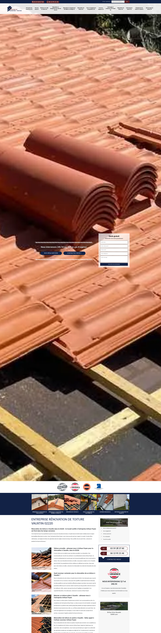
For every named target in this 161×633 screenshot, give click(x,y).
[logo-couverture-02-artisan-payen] (14, 8)
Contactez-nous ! (74, 253)
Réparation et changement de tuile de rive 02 (55, 9)
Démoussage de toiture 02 (149, 8)
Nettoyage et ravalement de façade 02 (110, 9)
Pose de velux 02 (37, 8)
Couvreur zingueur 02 (101, 8)
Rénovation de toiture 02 (81, 8)
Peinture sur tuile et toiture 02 (44, 8)
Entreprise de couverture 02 (29, 8)
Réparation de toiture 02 (120, 8)
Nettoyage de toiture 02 (129, 8)
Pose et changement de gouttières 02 (91, 8)
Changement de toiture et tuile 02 (139, 8)
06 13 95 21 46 (53, 2)
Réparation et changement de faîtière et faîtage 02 (69, 8)
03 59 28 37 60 (39, 2)
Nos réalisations (51, 253)
